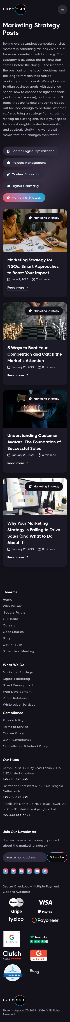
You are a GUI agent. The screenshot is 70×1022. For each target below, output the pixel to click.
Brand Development (18, 685)
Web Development (17, 691)
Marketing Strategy (18, 672)
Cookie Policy (13, 733)
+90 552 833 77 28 (17, 815)
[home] (14, 9)
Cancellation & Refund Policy (25, 746)
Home (7, 599)
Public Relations (15, 698)
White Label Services (19, 704)
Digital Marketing (16, 679)
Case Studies (13, 632)
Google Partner (15, 612)
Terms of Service (15, 727)
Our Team (10, 619)
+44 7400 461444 (15, 779)
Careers (9, 625)
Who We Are (12, 606)
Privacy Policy (13, 720)
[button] (62, 9)
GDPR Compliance (17, 739)
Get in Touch (12, 645)
